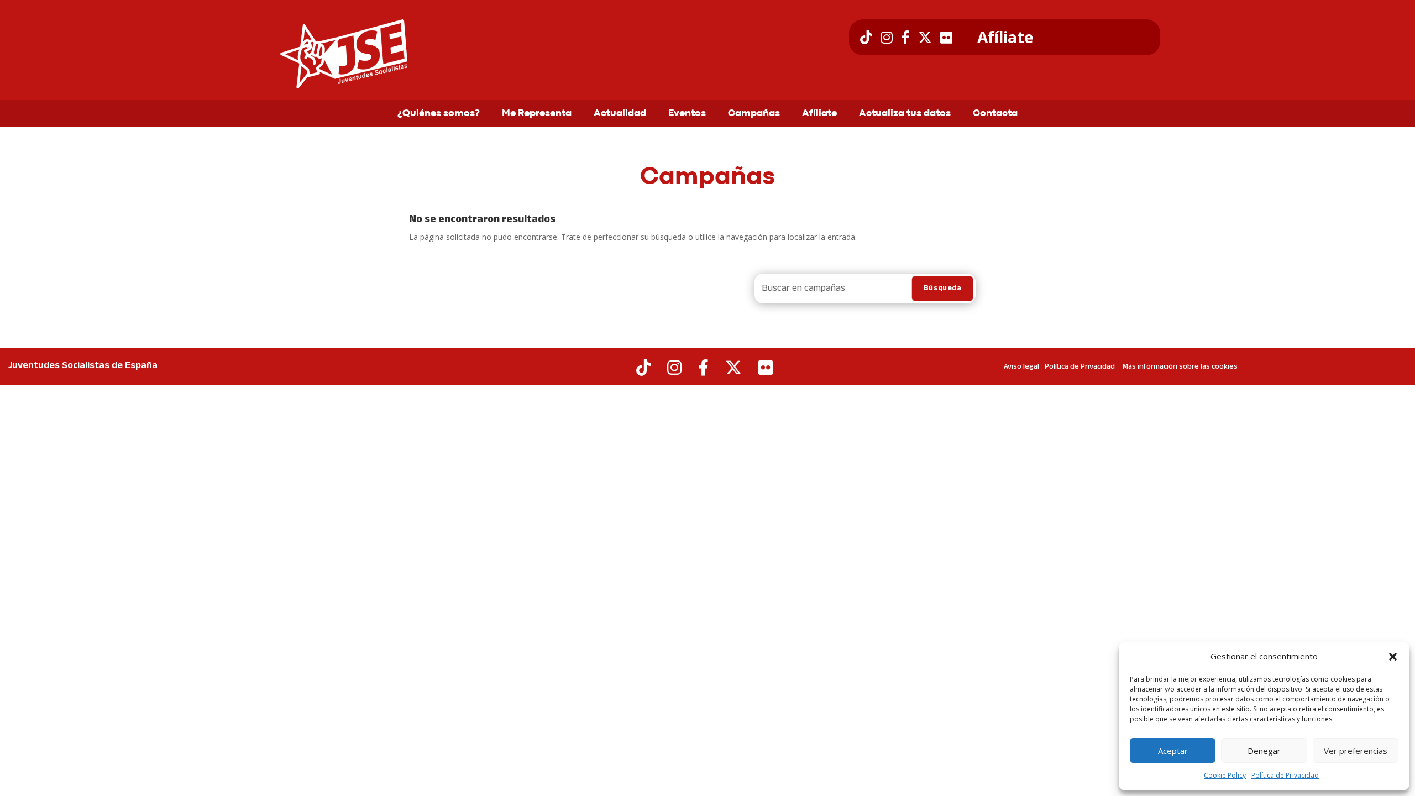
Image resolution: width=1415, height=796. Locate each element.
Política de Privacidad (1285, 775)
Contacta (995, 114)
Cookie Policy (1225, 775)
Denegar (1264, 750)
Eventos (687, 114)
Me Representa (537, 114)
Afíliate (1005, 37)
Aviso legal (1021, 367)
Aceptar (1173, 750)
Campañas (754, 114)
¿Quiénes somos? (438, 114)
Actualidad (620, 114)
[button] (1392, 656)
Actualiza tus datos (905, 114)
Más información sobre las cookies (1180, 367)
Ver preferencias (1355, 750)
